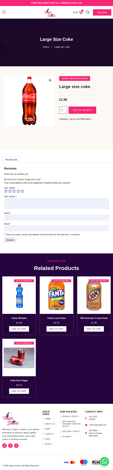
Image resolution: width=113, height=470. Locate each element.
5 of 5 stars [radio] (22, 191)
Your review (10, 196)
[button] (87, 12)
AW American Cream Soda (94, 318)
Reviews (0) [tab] (11, 159)
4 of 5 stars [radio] (18, 191)
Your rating (10, 188)
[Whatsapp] (10, 445)
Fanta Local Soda (57, 318)
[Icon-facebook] (16, 445)
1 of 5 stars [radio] (6, 191)
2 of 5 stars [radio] (10, 191)
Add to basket (82, 110)
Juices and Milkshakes (75, 78)
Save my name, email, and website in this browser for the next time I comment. (43, 234)
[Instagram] (4, 445)
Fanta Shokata (19, 318)
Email (7, 224)
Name (7, 213)
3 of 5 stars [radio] (14, 191)
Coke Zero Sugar (19, 380)
